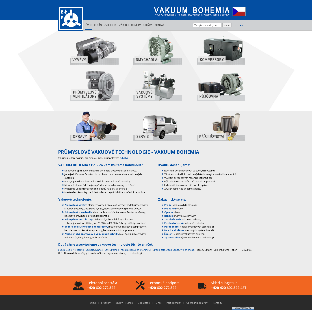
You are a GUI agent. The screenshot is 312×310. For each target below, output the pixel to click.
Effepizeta (159, 249)
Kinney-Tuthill (102, 249)
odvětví (124, 158)
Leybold (90, 249)
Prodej (168, 205)
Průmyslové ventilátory (78, 219)
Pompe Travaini (119, 249)
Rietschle (79, 249)
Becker (69, 249)
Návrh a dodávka (174, 230)
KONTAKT (160, 25)
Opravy (168, 212)
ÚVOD (88, 25)
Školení (168, 233)
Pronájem (170, 208)
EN (241, 25)
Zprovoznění (172, 237)
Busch (61, 249)
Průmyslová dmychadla (78, 212)
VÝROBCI (124, 25)
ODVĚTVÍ (136, 25)
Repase (168, 215)
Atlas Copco (172, 249)
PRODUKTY (110, 25)
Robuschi (134, 249)
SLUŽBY (148, 25)
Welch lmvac (187, 249)
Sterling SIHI (146, 249)
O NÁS (98, 25)
